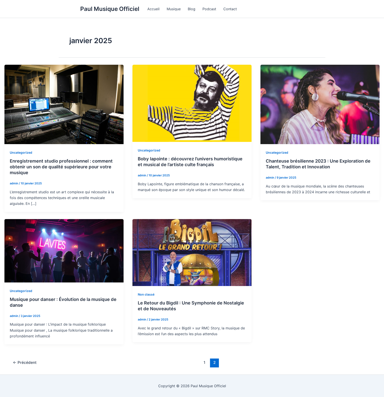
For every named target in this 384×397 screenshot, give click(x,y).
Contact (230, 9)
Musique (174, 9)
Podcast (209, 9)
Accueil (153, 9)
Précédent (24, 362)
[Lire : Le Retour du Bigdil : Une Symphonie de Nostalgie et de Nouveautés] (192, 252)
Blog (191, 9)
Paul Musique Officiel (109, 8)
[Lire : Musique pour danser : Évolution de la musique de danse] (64, 250)
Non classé (146, 294)
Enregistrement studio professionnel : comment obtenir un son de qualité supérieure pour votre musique (61, 166)
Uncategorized (21, 152)
